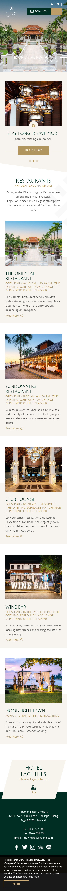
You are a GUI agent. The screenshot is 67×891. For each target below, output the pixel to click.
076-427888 (36, 829)
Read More (12, 315)
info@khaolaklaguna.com (38, 837)
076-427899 (36, 833)
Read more (33, 876)
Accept (16, 884)
